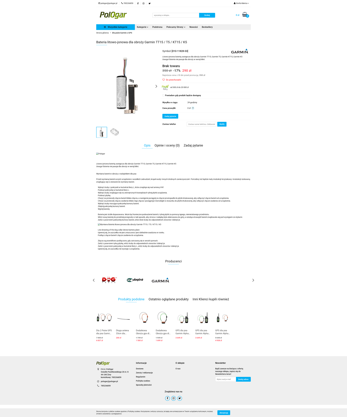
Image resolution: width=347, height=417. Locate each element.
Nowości (193, 27)
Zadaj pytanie (170, 116)
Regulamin (140, 377)
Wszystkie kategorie (117, 27)
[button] (141, 363)
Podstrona (157, 27)
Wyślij (221, 124)
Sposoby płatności (144, 385)
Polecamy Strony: (175, 27)
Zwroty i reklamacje (144, 373)
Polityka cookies (143, 381)
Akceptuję (223, 413)
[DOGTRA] (135, 280)
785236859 (106, 386)
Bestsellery (207, 27)
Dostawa (139, 369)
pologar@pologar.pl (109, 381)
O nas (178, 369)
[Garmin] (240, 51)
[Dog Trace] (109, 280)
